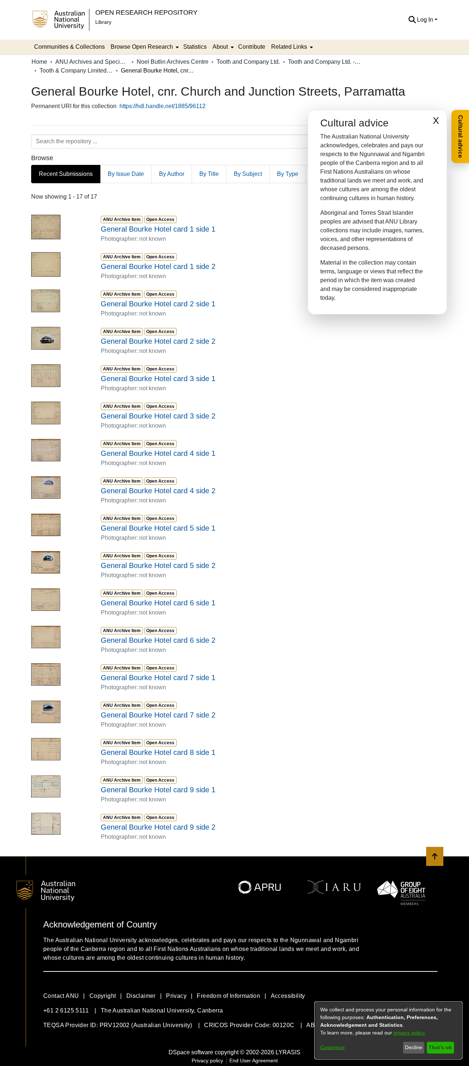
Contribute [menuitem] (251, 47)
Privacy (176, 996)
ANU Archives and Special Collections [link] (92, 62)
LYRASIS (288, 1052)
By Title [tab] (209, 174)
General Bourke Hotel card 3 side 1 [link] (158, 379)
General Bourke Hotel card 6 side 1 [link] (158, 603)
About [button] (220, 47)
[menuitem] (144, 47)
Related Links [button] (289, 47)
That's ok (440, 1047)
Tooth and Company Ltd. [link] (248, 62)
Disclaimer (141, 996)
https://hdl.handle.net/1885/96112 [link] (162, 106)
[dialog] (388, 1030)
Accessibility (288, 996)
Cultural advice (460, 136)
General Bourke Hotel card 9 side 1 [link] (158, 790)
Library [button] (103, 22)
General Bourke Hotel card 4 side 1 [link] (158, 453)
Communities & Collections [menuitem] (69, 47)
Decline (413, 1047)
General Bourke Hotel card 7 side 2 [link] (158, 715)
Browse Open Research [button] (142, 47)
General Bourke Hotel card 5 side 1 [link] (158, 528)
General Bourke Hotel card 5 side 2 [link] (158, 565)
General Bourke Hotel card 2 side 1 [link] (158, 304)
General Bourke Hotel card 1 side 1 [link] (158, 229)
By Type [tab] (287, 174)
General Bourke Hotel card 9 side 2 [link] (158, 827)
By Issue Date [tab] (126, 174)
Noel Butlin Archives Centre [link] (172, 62)
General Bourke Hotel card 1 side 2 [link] (158, 266)
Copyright (102, 996)
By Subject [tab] (248, 174)
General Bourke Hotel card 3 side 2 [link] (158, 416)
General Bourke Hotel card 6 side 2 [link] (158, 640)
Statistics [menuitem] (195, 47)
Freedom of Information (228, 996)
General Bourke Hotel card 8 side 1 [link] (158, 752)
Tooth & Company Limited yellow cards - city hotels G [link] (76, 70)
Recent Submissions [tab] (66, 174)
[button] (412, 19)
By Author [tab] (171, 174)
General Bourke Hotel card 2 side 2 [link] (158, 341)
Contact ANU (61, 996)
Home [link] (39, 62)
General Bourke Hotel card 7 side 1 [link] (158, 678)
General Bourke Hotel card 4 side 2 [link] (158, 491)
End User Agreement (253, 1060)
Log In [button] (426, 19)
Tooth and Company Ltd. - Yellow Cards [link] (324, 62)
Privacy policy (207, 1060)
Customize (332, 1047)
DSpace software (191, 1052)
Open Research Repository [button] (146, 12)
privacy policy (409, 1033)
